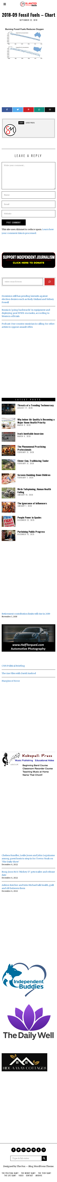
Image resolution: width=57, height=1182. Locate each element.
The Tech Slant (44, 1173)
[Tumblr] (38, 1150)
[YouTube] (28, 1150)
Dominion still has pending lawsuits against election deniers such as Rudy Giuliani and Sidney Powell (28, 299)
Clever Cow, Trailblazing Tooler (33, 460)
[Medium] (33, 1150)
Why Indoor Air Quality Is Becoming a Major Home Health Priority (36, 421)
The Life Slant (10, 1175)
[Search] (49, 281)
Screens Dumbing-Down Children (33, 475)
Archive (39, 1175)
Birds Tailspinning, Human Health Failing (34, 490)
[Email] (50, 109)
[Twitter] (18, 109)
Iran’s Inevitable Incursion (30, 433)
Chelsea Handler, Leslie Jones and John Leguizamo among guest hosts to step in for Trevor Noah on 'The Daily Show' (28, 858)
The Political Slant (10, 1173)
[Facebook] (7, 109)
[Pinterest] (28, 109)
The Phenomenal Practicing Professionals (31, 448)
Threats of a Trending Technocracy (35, 405)
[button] (44, 1158)
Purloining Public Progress (31, 531)
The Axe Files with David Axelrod (19, 673)
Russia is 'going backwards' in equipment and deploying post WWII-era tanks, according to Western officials (26, 313)
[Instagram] (23, 1150)
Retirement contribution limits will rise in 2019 (26, 613)
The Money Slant (28, 1173)
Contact (29, 1175)
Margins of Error (11, 681)
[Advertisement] (28, 82)
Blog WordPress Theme (41, 1166)
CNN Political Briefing (13, 665)
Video (21, 1175)
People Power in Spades (29, 517)
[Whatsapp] (39, 109)
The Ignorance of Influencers (32, 503)
